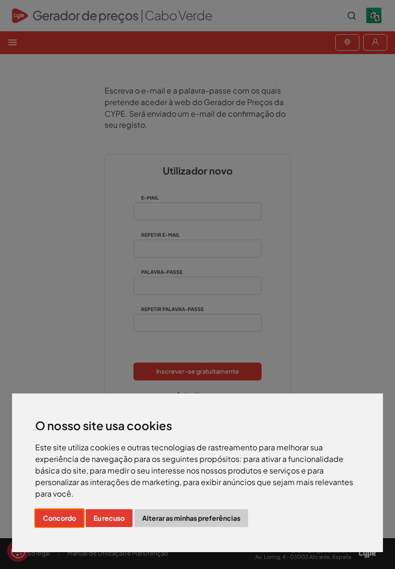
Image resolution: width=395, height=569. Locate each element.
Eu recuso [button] (109, 518)
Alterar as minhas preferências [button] (191, 518)
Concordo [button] (59, 518)
